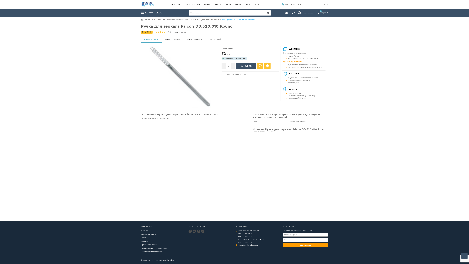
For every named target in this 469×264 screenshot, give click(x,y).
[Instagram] (199, 232)
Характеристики (173, 39)
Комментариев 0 (181, 32)
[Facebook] (190, 232)
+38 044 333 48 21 (293, 5)
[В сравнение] (267, 66)
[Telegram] (202, 232)
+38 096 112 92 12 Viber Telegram (251, 239)
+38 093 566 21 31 (245, 242)
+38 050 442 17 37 (245, 236)
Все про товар (151, 39)
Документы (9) (216, 39)
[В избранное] (260, 66)
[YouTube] (195, 232)
